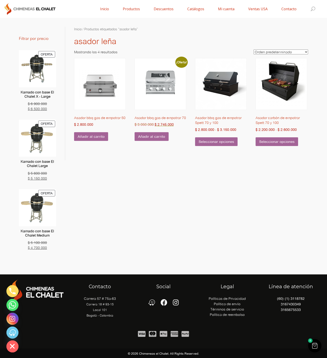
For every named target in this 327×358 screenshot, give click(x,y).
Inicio (78, 29)
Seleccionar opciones (216, 142)
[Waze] (12, 333)
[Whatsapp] (12, 305)
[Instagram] (12, 319)
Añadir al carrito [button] (91, 136)
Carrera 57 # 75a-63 (100, 298)
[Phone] (12, 291)
